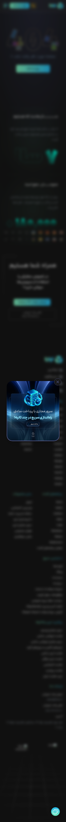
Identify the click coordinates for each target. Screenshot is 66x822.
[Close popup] (57, 381)
